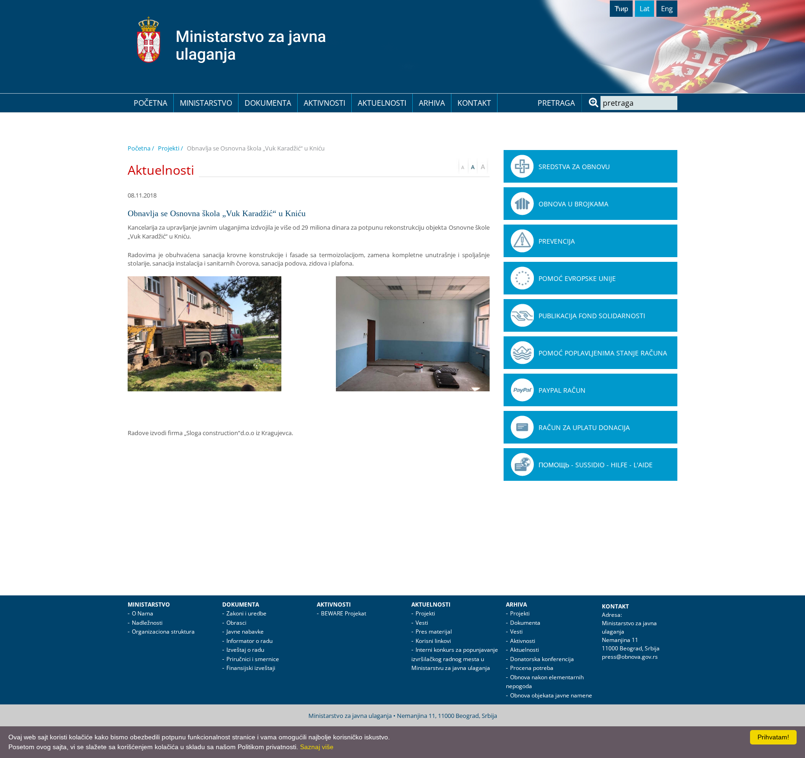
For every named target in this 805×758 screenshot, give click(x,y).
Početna (150, 103)
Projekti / (170, 148)
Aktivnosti (324, 103)
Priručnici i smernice (252, 659)
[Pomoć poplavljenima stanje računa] (522, 352)
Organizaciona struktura (163, 631)
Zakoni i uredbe (246, 613)
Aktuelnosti (382, 103)
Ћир (621, 8)
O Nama (142, 613)
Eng (667, 8)
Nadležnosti (147, 623)
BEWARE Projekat (343, 613)
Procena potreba (531, 668)
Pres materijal (434, 631)
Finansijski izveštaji (250, 668)
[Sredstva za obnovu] (522, 166)
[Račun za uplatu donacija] (522, 427)
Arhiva (432, 103)
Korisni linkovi (433, 641)
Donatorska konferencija (542, 659)
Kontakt (474, 103)
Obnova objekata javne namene (551, 695)
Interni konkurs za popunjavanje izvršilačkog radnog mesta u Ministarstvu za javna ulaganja (454, 659)
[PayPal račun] (522, 390)
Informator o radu (249, 641)
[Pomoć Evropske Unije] (522, 278)
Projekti (425, 613)
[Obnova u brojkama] (522, 203)
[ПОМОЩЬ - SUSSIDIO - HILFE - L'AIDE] (522, 464)
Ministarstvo (206, 103)
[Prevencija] (522, 241)
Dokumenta (268, 103)
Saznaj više (317, 747)
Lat (644, 8)
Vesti (422, 623)
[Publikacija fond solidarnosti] (522, 315)
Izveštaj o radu (245, 650)
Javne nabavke (245, 631)
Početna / (141, 148)
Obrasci (236, 623)
